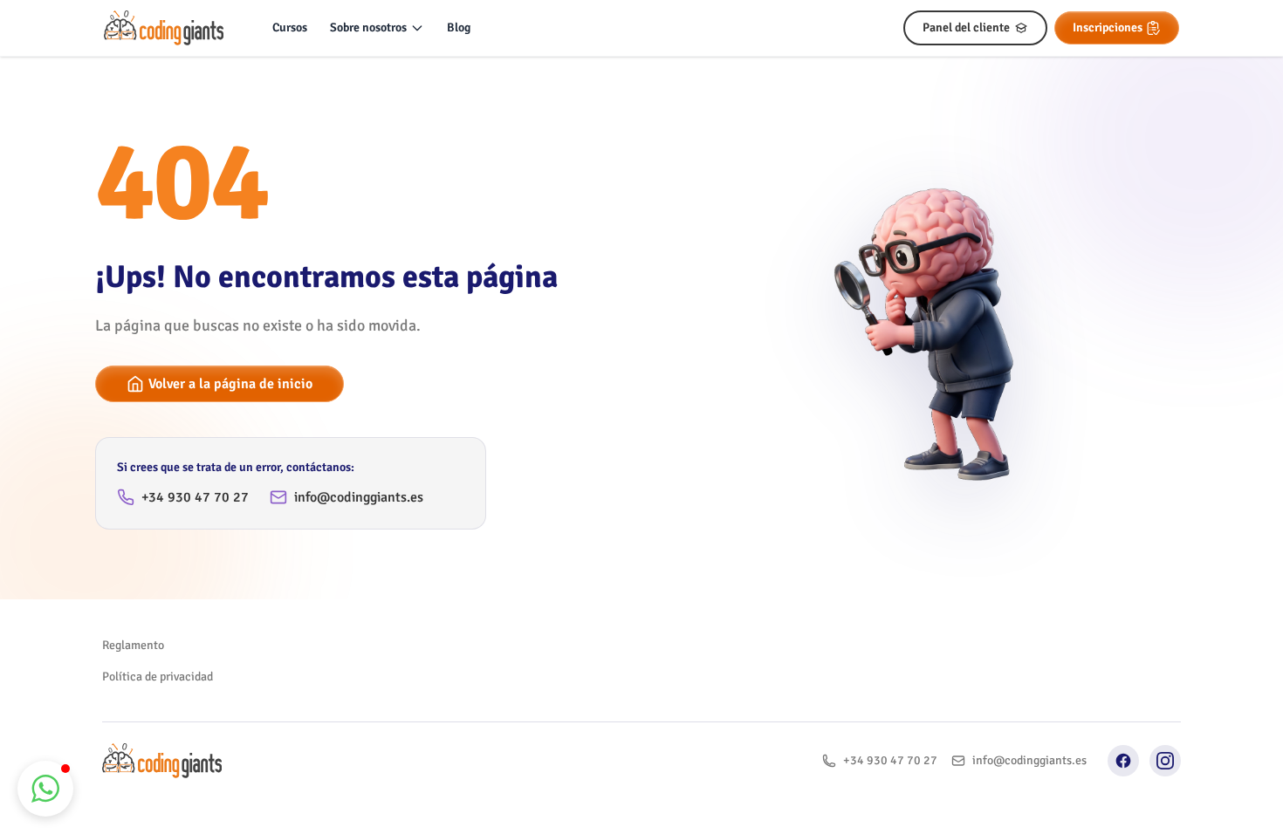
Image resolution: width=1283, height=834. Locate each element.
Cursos (289, 27)
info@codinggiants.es (358, 497)
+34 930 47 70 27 (195, 497)
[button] (45, 789)
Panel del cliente (966, 27)
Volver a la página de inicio (230, 384)
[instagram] (1165, 760)
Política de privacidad (157, 676)
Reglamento (133, 645)
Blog (458, 27)
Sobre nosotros (368, 27)
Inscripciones (1107, 27)
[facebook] (1123, 760)
